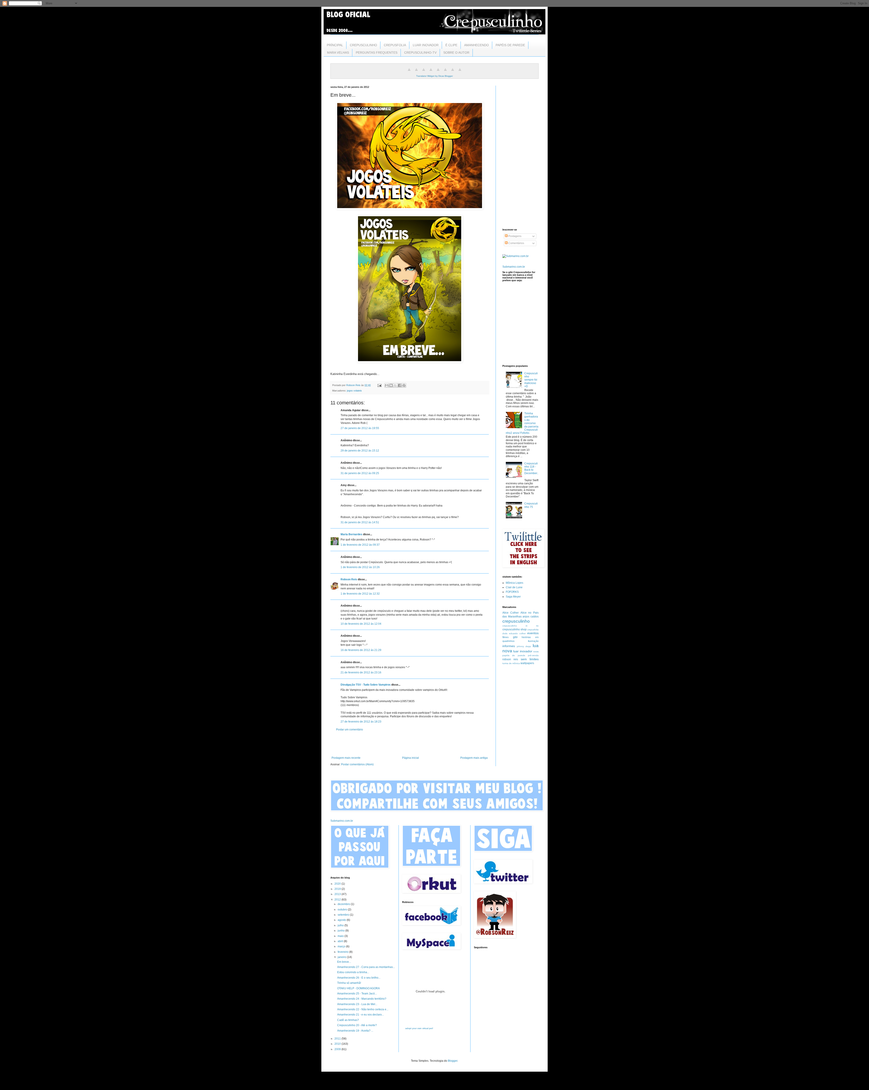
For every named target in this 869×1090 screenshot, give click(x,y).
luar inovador (522, 651)
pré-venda (533, 655)
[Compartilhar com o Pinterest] (404, 385)
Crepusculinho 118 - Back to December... (531, 470)
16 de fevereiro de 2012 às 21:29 (361, 650)
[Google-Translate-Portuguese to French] (416, 72)
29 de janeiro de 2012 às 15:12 (360, 450)
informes (508, 646)
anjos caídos (531, 616)
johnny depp (524, 646)
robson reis (510, 659)
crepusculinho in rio (520, 625)
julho (341, 925)
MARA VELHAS (338, 52)
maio (341, 936)
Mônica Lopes (514, 582)
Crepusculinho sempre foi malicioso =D (531, 380)
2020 (337, 883)
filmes (505, 637)
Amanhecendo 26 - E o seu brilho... (358, 977)
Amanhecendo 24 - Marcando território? (361, 998)
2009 (337, 1049)
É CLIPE (451, 45)
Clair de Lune (514, 587)
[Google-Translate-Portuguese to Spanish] (459, 72)
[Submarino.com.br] (515, 256)
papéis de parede (513, 655)
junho (341, 930)
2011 (337, 1038)
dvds (504, 633)
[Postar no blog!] (391, 385)
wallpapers (527, 663)
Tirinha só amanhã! (349, 982)
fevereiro (343, 951)
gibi (515, 637)
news (536, 651)
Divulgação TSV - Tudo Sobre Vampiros (366, 684)
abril (341, 941)
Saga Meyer (513, 596)
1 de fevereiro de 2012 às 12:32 (360, 593)
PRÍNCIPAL (335, 45)
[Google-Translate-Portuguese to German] (423, 72)
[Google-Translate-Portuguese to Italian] (430, 72)
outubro (343, 909)
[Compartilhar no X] (395, 385)
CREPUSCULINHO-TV (420, 52)
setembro (344, 914)
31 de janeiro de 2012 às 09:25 (360, 473)
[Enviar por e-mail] (386, 385)
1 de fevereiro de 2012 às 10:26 (360, 567)
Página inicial (410, 757)
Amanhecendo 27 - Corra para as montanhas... (366, 967)
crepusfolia (533, 629)
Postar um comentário (349, 729)
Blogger (452, 1060)
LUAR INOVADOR (426, 45)
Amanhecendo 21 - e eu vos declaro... (360, 1014)
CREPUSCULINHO (363, 45)
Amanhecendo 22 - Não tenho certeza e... (362, 1009)
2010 (337, 1043)
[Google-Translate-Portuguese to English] (445, 72)
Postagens (514, 236)
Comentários (516, 243)
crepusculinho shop (514, 629)
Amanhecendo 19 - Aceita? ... (355, 1030)
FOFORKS (512, 591)
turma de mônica (511, 663)
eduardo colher (517, 633)
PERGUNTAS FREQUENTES (376, 52)
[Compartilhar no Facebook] (399, 385)
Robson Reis (349, 579)
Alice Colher (510, 612)
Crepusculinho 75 (531, 505)
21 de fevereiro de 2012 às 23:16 (361, 672)
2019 (337, 889)
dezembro (344, 904)
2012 (337, 899)
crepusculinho (516, 621)
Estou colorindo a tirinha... (353, 972)
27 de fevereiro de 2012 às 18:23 (361, 721)
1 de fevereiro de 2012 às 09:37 (360, 544)
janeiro (342, 957)
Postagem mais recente (346, 757)
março (342, 946)
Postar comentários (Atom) (357, 764)
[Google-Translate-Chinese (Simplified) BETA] (409, 72)
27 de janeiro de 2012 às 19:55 (360, 428)
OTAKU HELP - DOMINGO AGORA (358, 988)
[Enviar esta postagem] (379, 385)
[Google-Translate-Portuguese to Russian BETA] (452, 72)
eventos (533, 633)
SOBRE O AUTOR (456, 52)
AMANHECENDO (476, 45)
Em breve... (344, 961)
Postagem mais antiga (474, 757)
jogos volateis (354, 390)
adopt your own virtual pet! (419, 1028)
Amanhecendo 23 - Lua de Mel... (357, 1004)
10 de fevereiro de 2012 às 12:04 (361, 623)
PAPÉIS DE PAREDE (510, 45)
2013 (337, 894)
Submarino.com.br (513, 266)
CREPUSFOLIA (395, 45)
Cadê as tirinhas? (348, 1020)
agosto (342, 920)
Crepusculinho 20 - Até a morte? (357, 1025)
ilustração (533, 641)
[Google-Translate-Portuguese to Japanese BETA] (438, 72)
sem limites (530, 659)
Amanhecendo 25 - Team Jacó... (357, 993)
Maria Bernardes (351, 534)
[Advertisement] (410, 744)
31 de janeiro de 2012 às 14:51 (360, 522)
